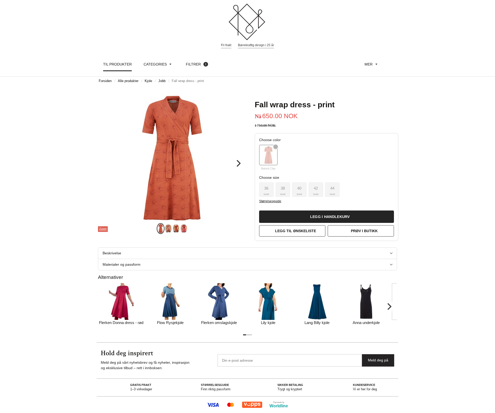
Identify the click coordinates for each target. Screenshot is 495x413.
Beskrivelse (112, 253)
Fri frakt (226, 45)
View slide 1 (161, 228)
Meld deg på (378, 360)
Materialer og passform (122, 264)
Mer (369, 64)
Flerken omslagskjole (219, 322)
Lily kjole (268, 322)
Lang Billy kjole (316, 322)
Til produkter (117, 64)
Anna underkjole (366, 322)
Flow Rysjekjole (170, 322)
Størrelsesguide (270, 201)
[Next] (238, 163)
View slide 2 (168, 228)
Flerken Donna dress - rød (121, 322)
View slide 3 (176, 228)
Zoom (102, 228)
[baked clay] (268, 155)
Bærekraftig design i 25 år (256, 45)
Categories (155, 64)
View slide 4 (184, 228)
